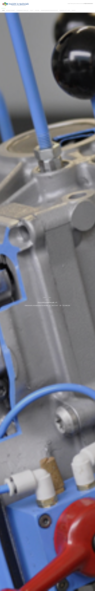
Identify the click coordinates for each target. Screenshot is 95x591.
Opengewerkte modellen (22, 10)
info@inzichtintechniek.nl (88, 3)
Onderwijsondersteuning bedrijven (49, 10)
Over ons (37, 10)
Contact (74, 10)
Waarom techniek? (10, 10)
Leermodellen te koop (64, 10)
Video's (31, 10)
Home (3, 10)
